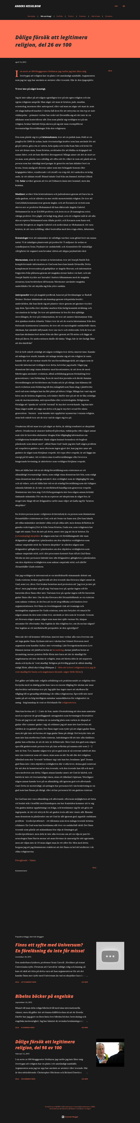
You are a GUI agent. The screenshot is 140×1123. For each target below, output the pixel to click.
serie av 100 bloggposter (35, 71)
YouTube (59, 16)
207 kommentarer (28, 982)
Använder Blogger (71, 1117)
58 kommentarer (28, 1079)
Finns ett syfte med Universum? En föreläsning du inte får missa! (49, 948)
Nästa (33, 860)
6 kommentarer (27, 1027)
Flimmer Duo (75, 1109)
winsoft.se (65, 1109)
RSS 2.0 (59, 1107)
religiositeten (69, 702)
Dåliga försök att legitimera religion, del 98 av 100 (45, 1044)
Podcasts (82, 16)
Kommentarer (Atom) (71, 1107)
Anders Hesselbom (28, 6)
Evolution (108, 16)
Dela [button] (110, 71)
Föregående (21, 860)
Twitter (71, 16)
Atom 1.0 (53, 1107)
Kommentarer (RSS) (87, 1107)
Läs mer (85, 982)
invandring (58, 650)
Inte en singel (86, 1109)
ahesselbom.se (54, 1109)
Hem (46, 1107)
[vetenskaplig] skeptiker (27, 536)
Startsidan (31, 16)
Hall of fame (95, 16)
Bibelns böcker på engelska (44, 996)
